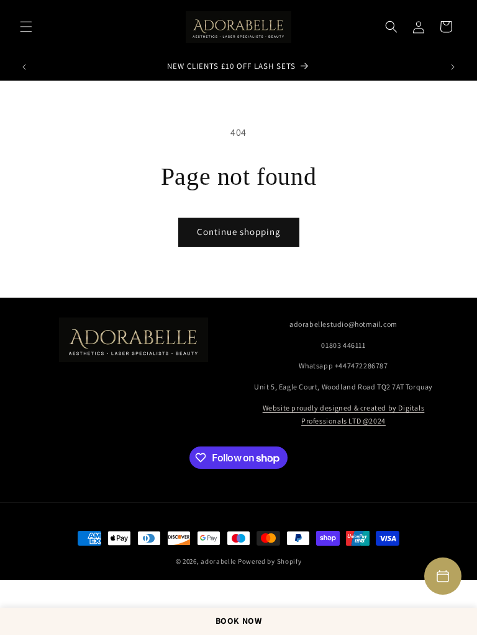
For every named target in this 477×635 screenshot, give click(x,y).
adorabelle (218, 561)
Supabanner (27, 588)
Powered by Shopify (270, 561)
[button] (26, 26)
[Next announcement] (452, 67)
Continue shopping (239, 232)
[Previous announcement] (24, 67)
